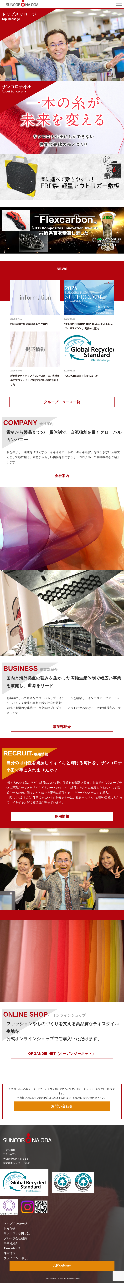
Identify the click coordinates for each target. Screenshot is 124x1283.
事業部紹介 (62, 727)
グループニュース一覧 (62, 402)
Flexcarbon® (12, 1248)
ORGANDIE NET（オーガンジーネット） (62, 1054)
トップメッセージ (15, 1223)
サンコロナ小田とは (17, 1233)
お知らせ (9, 1228)
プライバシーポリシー (18, 1258)
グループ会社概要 (15, 1238)
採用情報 (62, 816)
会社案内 (62, 476)
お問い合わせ (62, 1106)
